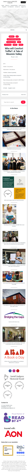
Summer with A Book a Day (14, 321)
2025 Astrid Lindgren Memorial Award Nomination (14, 200)
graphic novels (12, 88)
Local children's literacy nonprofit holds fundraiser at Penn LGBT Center (14, 306)
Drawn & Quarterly (12, 72)
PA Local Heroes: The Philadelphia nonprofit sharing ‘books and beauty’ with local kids (14, 171)
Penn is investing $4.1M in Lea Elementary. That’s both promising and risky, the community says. (14, 343)
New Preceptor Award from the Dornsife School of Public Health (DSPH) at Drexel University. (14, 148)
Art (17, 36)
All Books (12, 36)
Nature (15, 44)
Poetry (20, 44)
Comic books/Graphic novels (14, 39)
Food (19, 42)
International (8, 44)
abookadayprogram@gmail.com (8, 408)
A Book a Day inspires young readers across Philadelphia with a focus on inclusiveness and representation (14, 243)
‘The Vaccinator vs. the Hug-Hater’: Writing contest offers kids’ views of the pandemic (14, 265)
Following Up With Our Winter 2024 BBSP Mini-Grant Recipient (14, 225)
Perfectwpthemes (16, 470)
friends (5, 88)
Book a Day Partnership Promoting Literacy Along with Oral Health (14, 283)
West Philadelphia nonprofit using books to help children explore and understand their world (14, 128)
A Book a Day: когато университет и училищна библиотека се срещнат (14, 362)
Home (2, 5)
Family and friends (11, 42)
